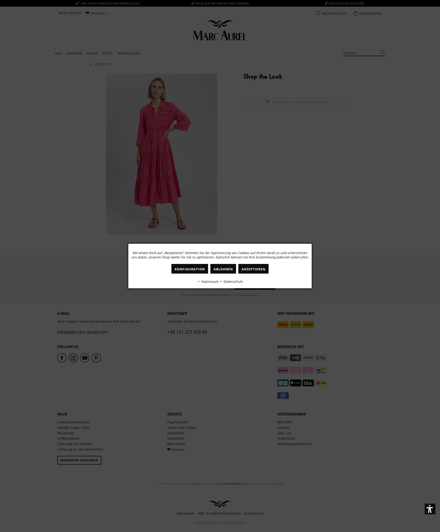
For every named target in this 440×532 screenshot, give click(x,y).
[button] (430, 509)
